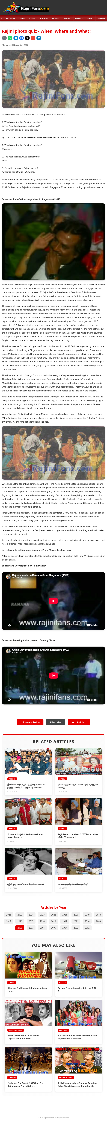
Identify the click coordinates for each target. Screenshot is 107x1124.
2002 (87, 927)
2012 (64, 921)
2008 (19, 927)
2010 (87, 921)
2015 (31, 921)
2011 (76, 921)
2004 (64, 927)
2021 (64, 914)
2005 (53, 927)
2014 (42, 921)
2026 (8, 914)
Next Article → (79, 722)
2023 (42, 914)
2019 (87, 914)
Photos (22, 18)
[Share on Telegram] (15, 38)
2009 (98, 921)
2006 (42, 927)
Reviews (32, 18)
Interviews (43, 18)
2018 (98, 914)
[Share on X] (27, 38)
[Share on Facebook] (21, 38)
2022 (53, 914)
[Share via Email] (33, 38)
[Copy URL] (4, 38)
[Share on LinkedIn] (38, 38)
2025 (19, 914)
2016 (19, 921)
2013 (53, 921)
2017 (8, 921)
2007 (31, 927)
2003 (76, 927)
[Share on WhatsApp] (10, 38)
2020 (76, 914)
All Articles (55, 722)
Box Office (10, 18)
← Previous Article (30, 722)
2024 (31, 914)
